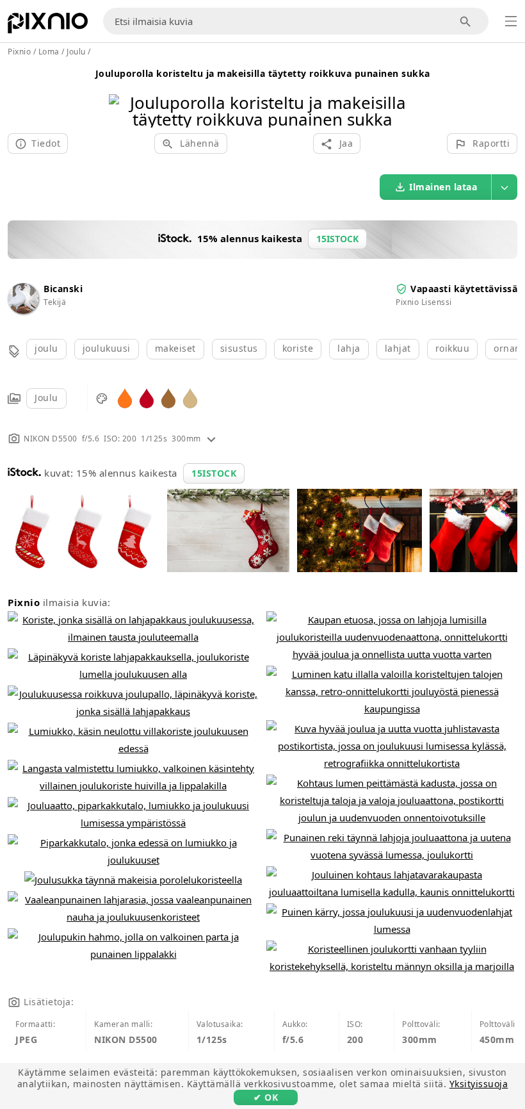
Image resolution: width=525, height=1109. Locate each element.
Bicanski (63, 289)
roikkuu (452, 348)
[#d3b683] (190, 397)
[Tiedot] (211, 438)
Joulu (46, 397)
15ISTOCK (213, 473)
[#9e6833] (168, 397)
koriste (298, 348)
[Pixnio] (48, 25)
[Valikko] (510, 21)
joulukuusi (107, 348)
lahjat (398, 348)
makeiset (175, 348)
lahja (348, 348)
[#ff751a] (125, 397)
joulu (46, 348)
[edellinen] (123, 94)
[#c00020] (146, 397)
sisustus (239, 348)
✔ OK (266, 1097)
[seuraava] (401, 94)
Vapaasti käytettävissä (463, 289)
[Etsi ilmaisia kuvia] (466, 21)
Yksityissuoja (478, 1084)
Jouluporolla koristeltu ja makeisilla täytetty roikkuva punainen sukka (262, 73)
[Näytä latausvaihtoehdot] (504, 187)
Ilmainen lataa (443, 187)
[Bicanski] (23, 310)
